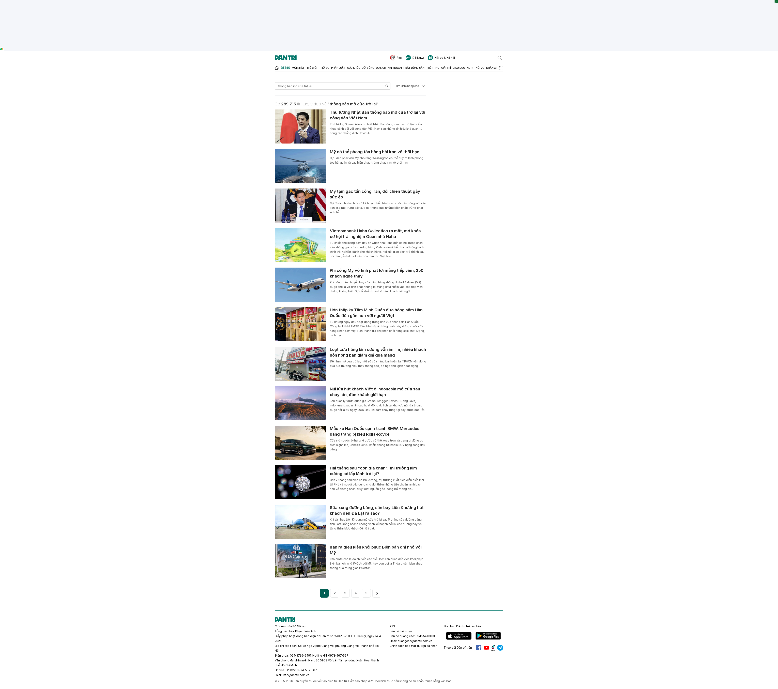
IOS (458, 636)
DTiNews (418, 57)
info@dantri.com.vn (296, 675)
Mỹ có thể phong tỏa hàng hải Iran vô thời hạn (374, 151)
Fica (399, 57)
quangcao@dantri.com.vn (415, 641)
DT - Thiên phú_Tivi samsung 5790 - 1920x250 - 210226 (389, 2)
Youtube (486, 648)
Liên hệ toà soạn (401, 631)
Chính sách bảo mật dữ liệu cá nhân (413, 645)
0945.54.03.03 (425, 636)
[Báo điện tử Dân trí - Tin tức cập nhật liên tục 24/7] (286, 58)
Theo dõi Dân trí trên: (458, 647)
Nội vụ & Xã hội (445, 57)
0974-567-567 (307, 670)
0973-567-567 (338, 655)
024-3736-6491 (300, 655)
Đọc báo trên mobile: (463, 626)
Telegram (500, 648)
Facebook (479, 648)
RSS (392, 626)
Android (488, 636)
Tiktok (493, 648)
